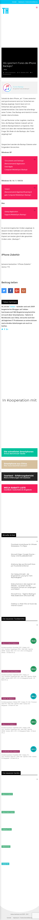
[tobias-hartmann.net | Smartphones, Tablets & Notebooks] (6, 14)
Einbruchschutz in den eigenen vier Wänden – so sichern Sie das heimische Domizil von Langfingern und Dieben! (23, 586)
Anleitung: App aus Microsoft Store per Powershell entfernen (23, 565)
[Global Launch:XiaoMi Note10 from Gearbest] (17, 887)
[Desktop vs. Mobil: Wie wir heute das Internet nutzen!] (6, 607)
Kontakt (14, 2)
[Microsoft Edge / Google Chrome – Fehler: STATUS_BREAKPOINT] (6, 557)
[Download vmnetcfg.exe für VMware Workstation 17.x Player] (6, 548)
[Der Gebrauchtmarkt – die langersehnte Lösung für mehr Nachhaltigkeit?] (6, 577)
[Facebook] (10, 290)
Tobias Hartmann (10, 72)
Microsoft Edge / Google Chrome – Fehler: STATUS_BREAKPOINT (23, 555)
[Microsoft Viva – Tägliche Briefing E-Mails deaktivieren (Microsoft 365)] (6, 597)
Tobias (12, 306)
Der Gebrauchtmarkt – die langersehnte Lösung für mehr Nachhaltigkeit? (21, 575)
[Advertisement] (20, 31)
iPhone (5, 69)
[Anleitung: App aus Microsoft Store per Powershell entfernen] (6, 567)
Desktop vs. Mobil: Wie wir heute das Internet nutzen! (24, 604)
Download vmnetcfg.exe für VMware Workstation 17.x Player (24, 545)
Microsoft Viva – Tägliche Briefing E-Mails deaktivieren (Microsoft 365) (23, 594)
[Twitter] (4, 290)
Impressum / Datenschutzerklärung (28, 2)
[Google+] (17, 290)
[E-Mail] (23, 290)
